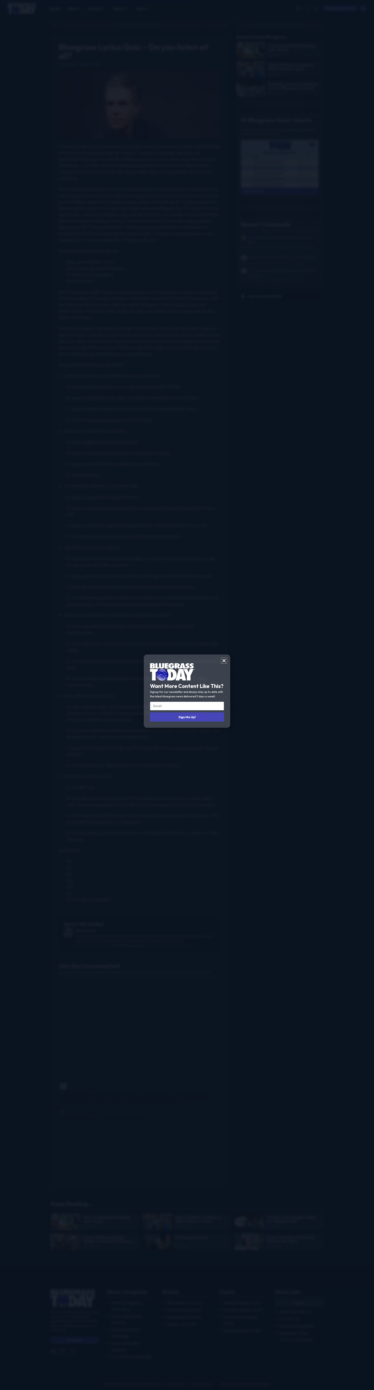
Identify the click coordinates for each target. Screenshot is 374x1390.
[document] (187, 695)
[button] (224, 660)
